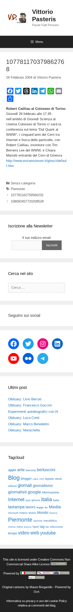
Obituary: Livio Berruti (24, 399)
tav (47, 526)
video (23, 532)
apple (12, 470)
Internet (16, 499)
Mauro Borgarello (41, 587)
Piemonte (18, 189)
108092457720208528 (27, 201)
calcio (35, 479)
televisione (56, 526)
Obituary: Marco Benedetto (28, 424)
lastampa (16, 507)
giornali (25, 485)
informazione (50, 492)
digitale (49, 478)
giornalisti (17, 492)
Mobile (32, 513)
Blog (14, 477)
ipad (28, 500)
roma (20, 526)
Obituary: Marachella (24, 430)
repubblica (50, 520)
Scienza (27, 527)
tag (42, 526)
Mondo (42, 513)
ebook (58, 478)
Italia (56, 500)
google (34, 492)
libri (46, 507)
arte (21, 469)
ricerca (12, 526)
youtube (48, 532)
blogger (26, 478)
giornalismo (43, 485)
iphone (35, 500)
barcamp (31, 470)
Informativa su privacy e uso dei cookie (32, 601)
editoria (12, 486)
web (34, 532)
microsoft (13, 513)
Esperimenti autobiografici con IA (33, 412)
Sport (35, 526)
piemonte (37, 521)
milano (23, 512)
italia (46, 499)
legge (40, 507)
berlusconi (46, 469)
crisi (41, 478)
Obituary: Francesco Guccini (30, 405)
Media (55, 506)
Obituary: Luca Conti (23, 418)
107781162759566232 (27, 195)
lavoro (30, 507)
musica (53, 513)
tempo (12, 533)
